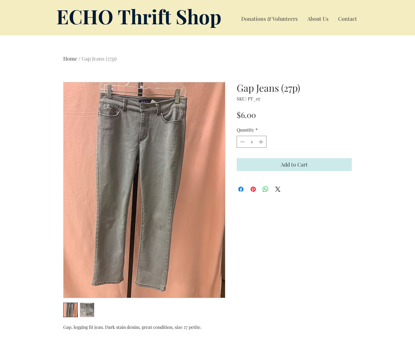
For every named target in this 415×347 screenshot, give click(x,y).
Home (70, 58)
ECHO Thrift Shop (138, 16)
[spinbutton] (251, 141)
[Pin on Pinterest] (253, 189)
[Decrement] (242, 141)
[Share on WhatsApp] (265, 189)
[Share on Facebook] (241, 189)
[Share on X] (278, 189)
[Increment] (261, 141)
